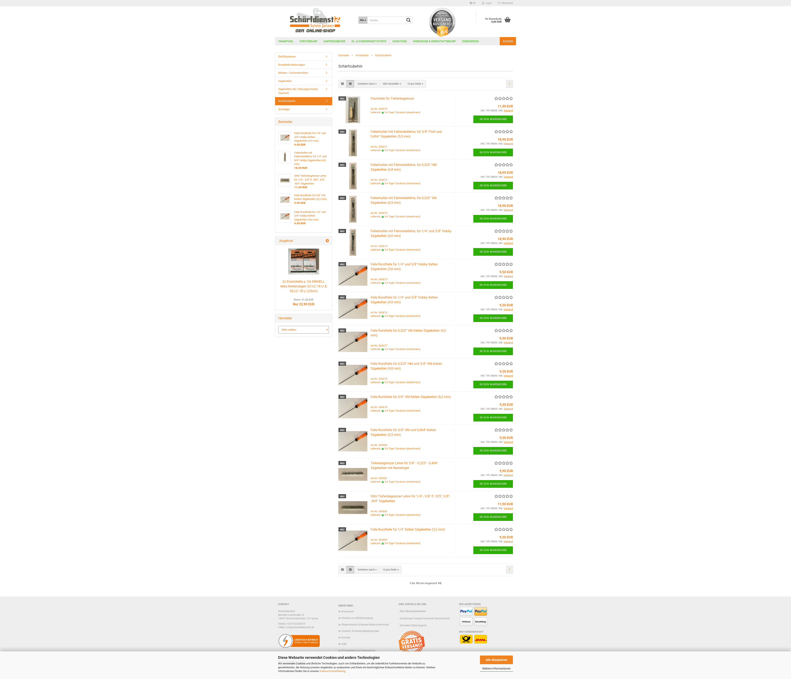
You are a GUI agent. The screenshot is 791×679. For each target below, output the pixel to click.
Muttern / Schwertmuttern (293, 72)
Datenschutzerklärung (332, 671)
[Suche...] (409, 20)
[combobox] (367, 84)
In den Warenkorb (493, 119)
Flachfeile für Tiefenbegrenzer (392, 98)
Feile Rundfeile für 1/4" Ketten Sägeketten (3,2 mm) (408, 529)
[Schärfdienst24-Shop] (315, 21)
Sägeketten (285, 81)
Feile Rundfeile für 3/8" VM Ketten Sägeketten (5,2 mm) (411, 397)
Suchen (508, 41)
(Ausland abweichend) (408, 112)
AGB (344, 644)
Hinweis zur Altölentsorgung (357, 618)
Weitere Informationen (496, 668)
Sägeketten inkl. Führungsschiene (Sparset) (298, 91)
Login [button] (488, 3)
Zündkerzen (470, 41)
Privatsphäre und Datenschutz (358, 650)
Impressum (348, 611)
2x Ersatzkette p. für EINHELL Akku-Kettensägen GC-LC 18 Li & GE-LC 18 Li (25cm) (303, 286)
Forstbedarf (308, 41)
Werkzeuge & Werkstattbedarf (434, 41)
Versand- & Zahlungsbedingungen (360, 631)
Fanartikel (285, 41)
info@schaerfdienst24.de (300, 627)
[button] (473, 3)
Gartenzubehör (334, 41)
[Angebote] (327, 241)
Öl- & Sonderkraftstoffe (368, 41)
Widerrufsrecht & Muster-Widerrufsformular (365, 624)
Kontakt (346, 637)
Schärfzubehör (286, 101)
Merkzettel (506, 3)
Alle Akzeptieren (496, 660)
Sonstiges (399, 41)
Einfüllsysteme (287, 56)
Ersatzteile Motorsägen (291, 64)
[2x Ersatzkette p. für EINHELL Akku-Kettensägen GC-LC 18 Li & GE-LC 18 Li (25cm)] (303, 261)
